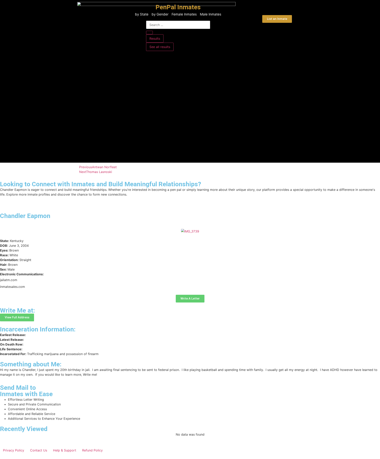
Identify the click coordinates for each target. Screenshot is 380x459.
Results (154, 38)
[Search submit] (149, 32)
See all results (159, 47)
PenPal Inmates (178, 7)
